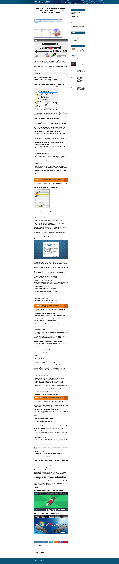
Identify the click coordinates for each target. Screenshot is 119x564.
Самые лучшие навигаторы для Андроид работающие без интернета (80, 79)
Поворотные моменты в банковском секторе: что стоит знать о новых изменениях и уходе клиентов (77, 27)
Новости (57, 1)
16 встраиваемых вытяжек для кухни (80, 49)
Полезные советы (63, 1)
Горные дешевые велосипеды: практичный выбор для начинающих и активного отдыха (77, 23)
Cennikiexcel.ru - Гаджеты (42, 1)
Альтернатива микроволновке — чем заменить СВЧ (80, 63)
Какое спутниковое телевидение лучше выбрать (80, 55)
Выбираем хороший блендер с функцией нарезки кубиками (81, 88)
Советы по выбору (79, 1)
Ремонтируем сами (71, 1)
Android (53, 1)
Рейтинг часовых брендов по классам (81, 71)
